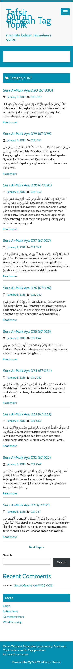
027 (32, 247)
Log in (7, 606)
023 (32, 420)
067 (39, 97)
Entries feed (10, 611)
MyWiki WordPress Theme (44, 662)
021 (32, 511)
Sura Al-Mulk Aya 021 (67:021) (26, 505)
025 (32, 338)
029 (32, 140)
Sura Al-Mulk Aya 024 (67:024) (27, 371)
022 (32, 464)
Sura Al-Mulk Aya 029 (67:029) (27, 134)
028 (32, 192)
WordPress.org (12, 622)
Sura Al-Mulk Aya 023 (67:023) (27, 414)
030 (32, 97)
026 (32, 294)
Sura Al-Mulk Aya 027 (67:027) (27, 240)
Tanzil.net (59, 646)
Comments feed (13, 616)
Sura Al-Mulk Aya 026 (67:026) (27, 288)
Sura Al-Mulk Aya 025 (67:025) (27, 331)
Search (7, 555)
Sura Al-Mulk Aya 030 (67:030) (28, 90)
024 (32, 377)
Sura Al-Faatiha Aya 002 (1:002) (33, 585)
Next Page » (36, 547)
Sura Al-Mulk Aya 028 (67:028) (27, 185)
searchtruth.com (17, 654)
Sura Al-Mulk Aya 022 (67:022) (27, 457)
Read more (10, 122)
